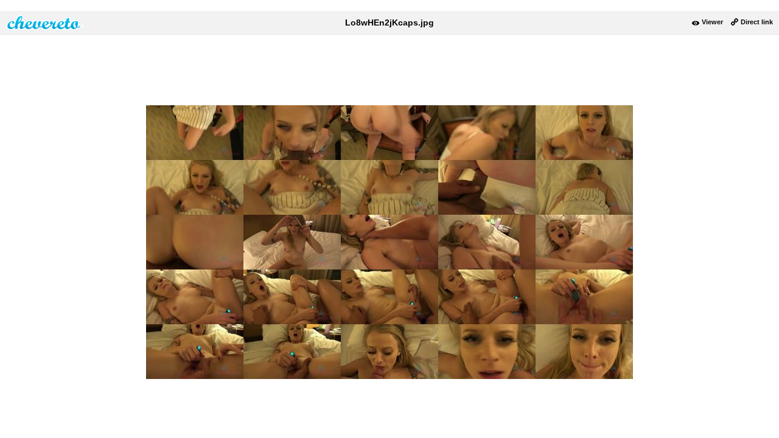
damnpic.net (44, 22)
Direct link (757, 22)
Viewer (712, 22)
